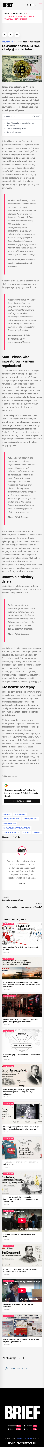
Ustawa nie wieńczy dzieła (16, 129)
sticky (26, 832)
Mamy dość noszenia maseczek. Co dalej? (24, 907)
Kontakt (11, 1443)
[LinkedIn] (19, 837)
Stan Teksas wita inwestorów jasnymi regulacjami (20, 124)
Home (7, 14)
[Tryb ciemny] (36, 5)
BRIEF (25, 42)
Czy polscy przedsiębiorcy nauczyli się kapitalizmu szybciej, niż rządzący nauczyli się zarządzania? (20, 1199)
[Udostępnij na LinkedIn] (17, 34)
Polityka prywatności (27, 1443)
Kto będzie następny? (14, 132)
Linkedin (31, 1426)
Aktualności (19, 14)
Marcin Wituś (9, 823)
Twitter (15, 1429)
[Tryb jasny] (28, 5)
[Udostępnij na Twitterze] (10, 34)
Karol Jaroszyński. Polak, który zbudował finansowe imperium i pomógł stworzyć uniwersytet (19, 1092)
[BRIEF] (22, 850)
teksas (37, 832)
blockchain (20, 814)
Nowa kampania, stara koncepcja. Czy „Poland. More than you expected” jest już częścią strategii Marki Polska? (22, 984)
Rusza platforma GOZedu (12, 900)
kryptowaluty (30, 819)
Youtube (31, 1429)
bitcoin (6, 814)
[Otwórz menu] (40, 5)
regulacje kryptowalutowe (16, 828)
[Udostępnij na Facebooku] (4, 34)
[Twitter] (16, 837)
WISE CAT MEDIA (24, 1438)
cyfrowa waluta (11, 819)
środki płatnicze (11, 832)
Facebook (14, 1426)
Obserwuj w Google (22, 801)
